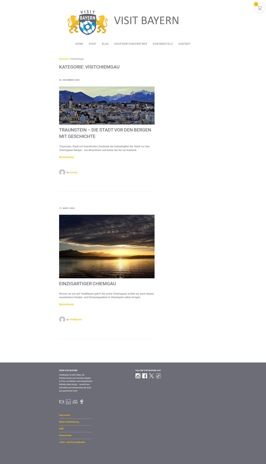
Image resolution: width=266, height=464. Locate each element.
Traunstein (124, 185)
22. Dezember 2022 (69, 80)
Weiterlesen (66, 157)
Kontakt (184, 43)
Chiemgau (67, 185)
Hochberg (91, 185)
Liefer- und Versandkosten (72, 442)
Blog (105, 43)
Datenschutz (65, 435)
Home (79, 43)
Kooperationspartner (130, 43)
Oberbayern (77, 180)
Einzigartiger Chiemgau (87, 283)
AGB (61, 428)
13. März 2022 (67, 208)
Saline (114, 185)
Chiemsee (79, 185)
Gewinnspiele (163, 43)
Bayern (65, 180)
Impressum (64, 415)
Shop (92, 43)
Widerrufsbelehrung (69, 422)
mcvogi (73, 172)
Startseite (64, 59)
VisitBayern (90, 180)
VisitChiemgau (105, 180)
